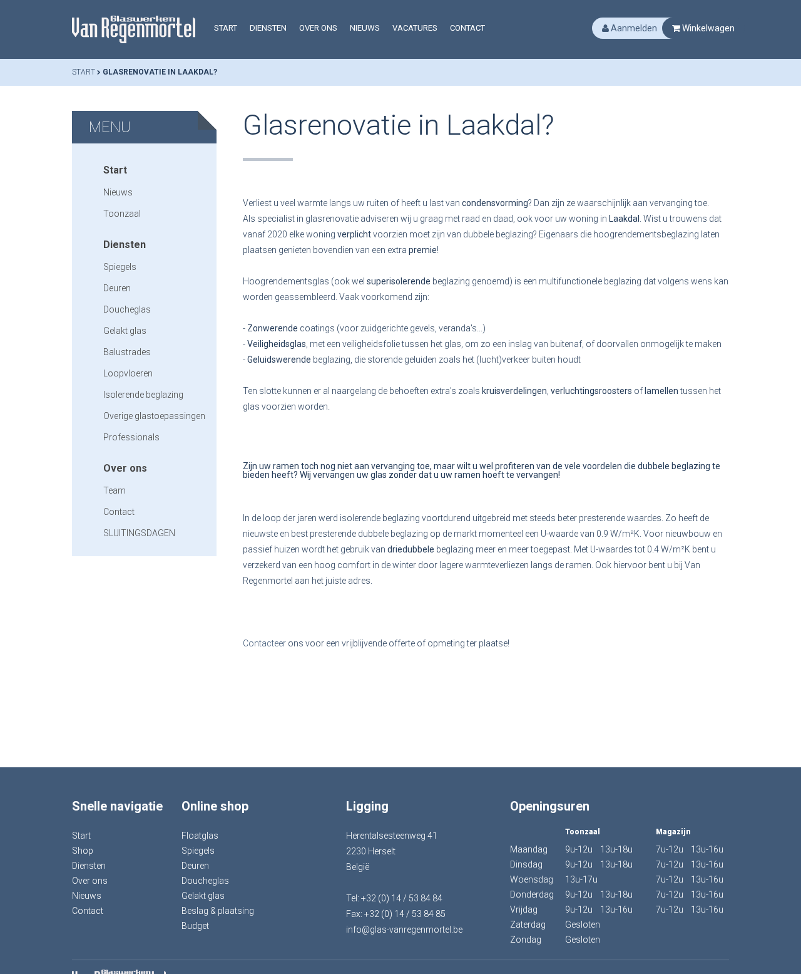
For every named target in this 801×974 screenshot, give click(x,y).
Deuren (117, 288)
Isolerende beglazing (143, 395)
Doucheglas (127, 309)
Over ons (318, 28)
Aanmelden (633, 28)
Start (225, 28)
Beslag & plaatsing (217, 911)
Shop (82, 851)
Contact (467, 28)
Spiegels (119, 267)
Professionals (131, 437)
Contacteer (265, 643)
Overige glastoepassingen (154, 416)
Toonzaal (122, 214)
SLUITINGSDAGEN (139, 533)
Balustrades (127, 352)
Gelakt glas (124, 331)
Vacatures (414, 28)
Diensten (268, 28)
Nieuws (365, 28)
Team (114, 490)
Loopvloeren (128, 373)
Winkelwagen (707, 28)
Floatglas (199, 836)
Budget (195, 926)
